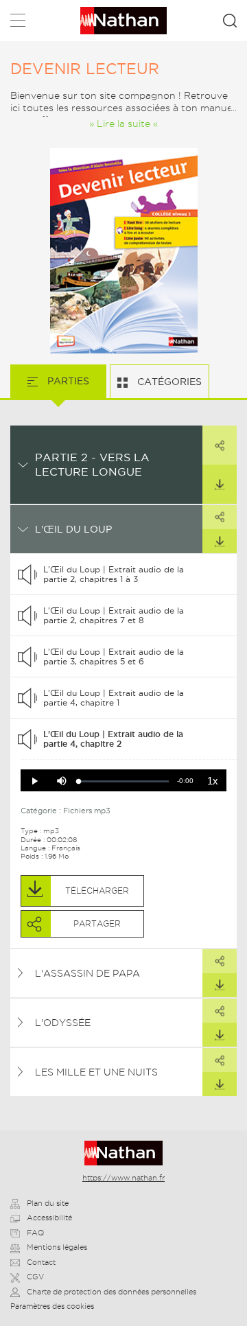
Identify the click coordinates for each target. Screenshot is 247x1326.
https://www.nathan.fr (123, 1178)
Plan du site (48, 1203)
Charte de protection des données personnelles (111, 1292)
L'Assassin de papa (87, 973)
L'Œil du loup (73, 529)
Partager (219, 445)
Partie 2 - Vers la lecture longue (92, 464)
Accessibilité (49, 1217)
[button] (34, 781)
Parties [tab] (67, 380)
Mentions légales (57, 1247)
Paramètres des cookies (52, 1306)
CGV (35, 1276)
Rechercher (230, 20)
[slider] (124, 781)
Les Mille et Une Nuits (96, 1072)
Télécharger (219, 484)
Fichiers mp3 (86, 810)
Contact (41, 1262)
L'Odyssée (63, 1022)
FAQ (35, 1233)
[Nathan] (123, 1153)
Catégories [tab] (168, 381)
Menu (17, 23)
